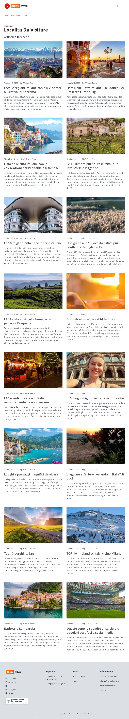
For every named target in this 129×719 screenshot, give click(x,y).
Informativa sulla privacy (110, 681)
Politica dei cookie (107, 685)
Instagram (12, 689)
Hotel (75, 681)
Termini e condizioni (108, 676)
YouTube (12, 678)
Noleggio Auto (79, 676)
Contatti (103, 690)
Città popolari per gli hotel (57, 683)
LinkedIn (11, 693)
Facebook (11, 682)
